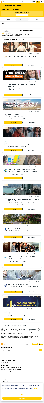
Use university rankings (5, 358)
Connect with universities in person (8, 360)
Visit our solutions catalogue (6, 379)
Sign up (37, 1)
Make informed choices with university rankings (11, 369)
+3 (28, 144)
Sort (39, 23)
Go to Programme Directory (22, 14)
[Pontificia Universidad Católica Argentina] (5, 142)
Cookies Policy (36, 388)
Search (7, 19)
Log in (33, 1)
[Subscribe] (40, 350)
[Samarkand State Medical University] (5, 285)
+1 (28, 60)
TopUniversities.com (5, 328)
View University (13, 65)
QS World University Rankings (28, 329)
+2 (37, 286)
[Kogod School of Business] (5, 229)
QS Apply (27, 332)
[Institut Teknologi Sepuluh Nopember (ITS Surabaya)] (5, 170)
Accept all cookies (22, 398)
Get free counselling (5, 362)
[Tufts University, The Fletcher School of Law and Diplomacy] (5, 85)
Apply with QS (25, 1)
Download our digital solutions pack (8, 378)
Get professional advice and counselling (9, 372)
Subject (21, 19)
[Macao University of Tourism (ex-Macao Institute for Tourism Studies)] (5, 57)
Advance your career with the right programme (11, 367)
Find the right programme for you (8, 356)
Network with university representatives (9, 371)
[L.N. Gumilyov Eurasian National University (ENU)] (5, 257)
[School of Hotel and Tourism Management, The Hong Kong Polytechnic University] (5, 200)
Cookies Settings (22, 390)
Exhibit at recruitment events (7, 381)
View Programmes (31, 65)
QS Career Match (5, 336)
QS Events (21, 332)
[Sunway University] (5, 311)
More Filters (36, 19)
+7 (35, 258)
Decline (22, 394)
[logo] (5, 2)
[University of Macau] (5, 114)
